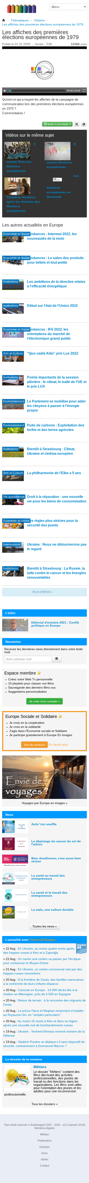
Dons (44, 1153)
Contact (44, 1165)
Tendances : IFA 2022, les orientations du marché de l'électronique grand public (49, 334)
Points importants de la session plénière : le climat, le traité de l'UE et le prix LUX (56, 381)
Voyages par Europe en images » (44, 803)
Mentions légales (45, 1128)
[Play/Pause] (5, 90)
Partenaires (44, 1140)
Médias (44, 1134)
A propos (44, 1146)
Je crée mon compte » (44, 701)
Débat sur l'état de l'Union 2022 (52, 305)
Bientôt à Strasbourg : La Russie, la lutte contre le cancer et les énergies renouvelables (56, 573)
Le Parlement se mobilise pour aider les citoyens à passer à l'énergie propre (56, 405)
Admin (44, 1159)
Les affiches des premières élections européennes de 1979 (42, 24)
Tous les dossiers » (45, 1104)
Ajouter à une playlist (58, 124)
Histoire (39, 20)
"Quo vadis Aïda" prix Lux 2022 (52, 353)
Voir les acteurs (34, 744)
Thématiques (20, 20)
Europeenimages (24, 6)
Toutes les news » (44, 926)
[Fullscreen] (84, 90)
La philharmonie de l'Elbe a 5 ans (54, 473)
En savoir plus (58, 744)
